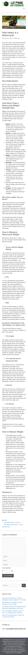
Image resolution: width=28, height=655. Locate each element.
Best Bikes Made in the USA (12, 522)
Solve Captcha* (6, 568)
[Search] (24, 585)
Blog (5, 520)
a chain (11, 426)
